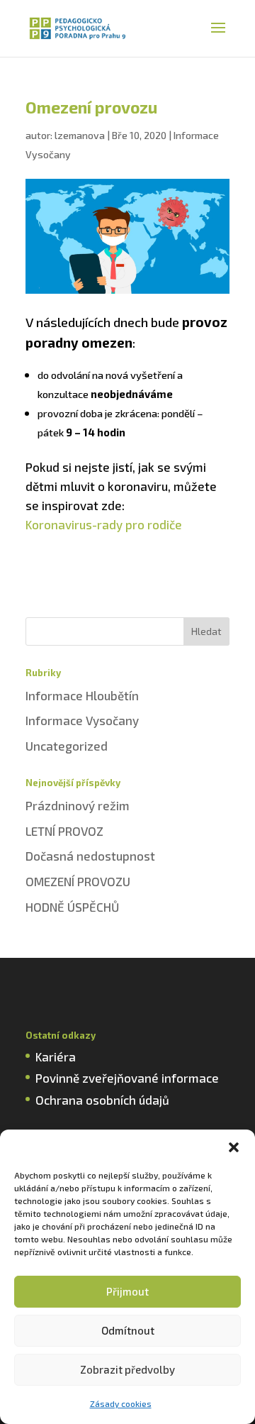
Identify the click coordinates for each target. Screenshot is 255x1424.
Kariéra (55, 1056)
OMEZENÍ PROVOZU (78, 881)
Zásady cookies (121, 1403)
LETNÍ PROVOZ (64, 831)
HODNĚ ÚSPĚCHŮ (72, 907)
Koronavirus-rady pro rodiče (104, 524)
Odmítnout (127, 1330)
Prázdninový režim (78, 805)
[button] (234, 1147)
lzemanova (80, 135)
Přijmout (127, 1291)
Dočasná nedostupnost (90, 856)
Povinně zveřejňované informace (127, 1078)
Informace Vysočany (82, 720)
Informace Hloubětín (82, 695)
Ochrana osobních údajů (102, 1100)
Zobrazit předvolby (127, 1369)
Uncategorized (67, 746)
